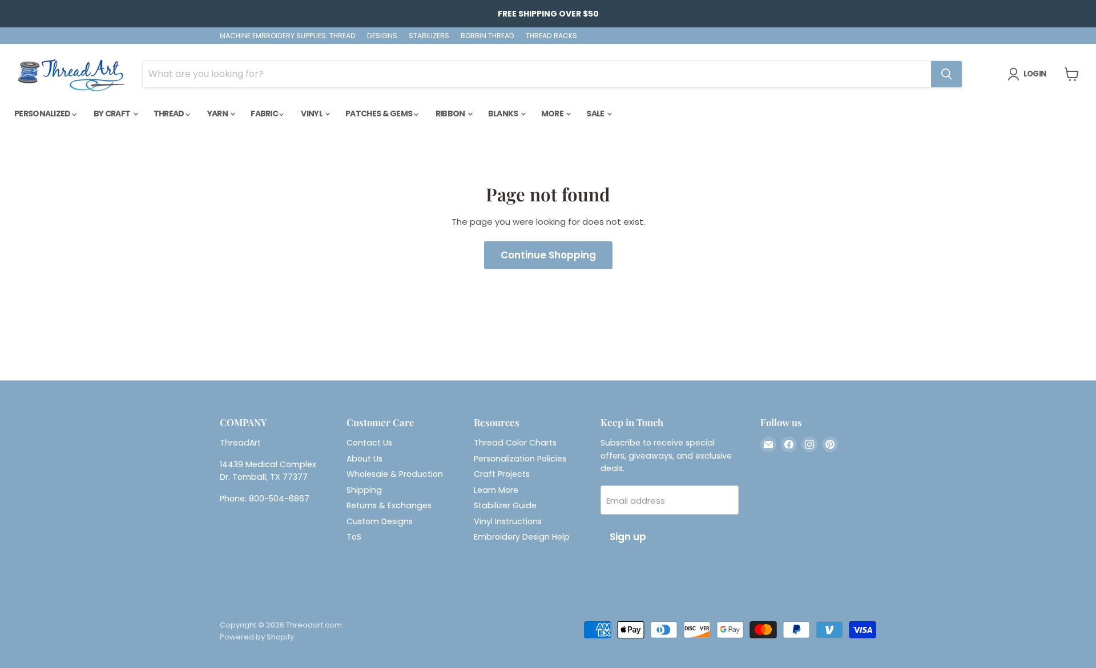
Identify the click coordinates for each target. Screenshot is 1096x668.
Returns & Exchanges (389, 505)
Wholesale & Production (394, 474)
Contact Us (369, 442)
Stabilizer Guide (505, 505)
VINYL (312, 113)
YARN (218, 113)
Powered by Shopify (257, 636)
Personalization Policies (520, 458)
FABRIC (265, 113)
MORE (553, 113)
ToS (353, 537)
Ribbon (451, 113)
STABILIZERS (429, 36)
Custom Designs (379, 521)
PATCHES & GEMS (379, 113)
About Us (364, 458)
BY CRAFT (113, 113)
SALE (596, 113)
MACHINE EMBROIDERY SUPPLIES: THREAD (288, 36)
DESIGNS (382, 36)
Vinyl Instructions (508, 521)
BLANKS (503, 113)
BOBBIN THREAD (487, 36)
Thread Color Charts (515, 442)
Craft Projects (502, 474)
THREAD (170, 113)
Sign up (628, 537)
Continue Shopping (548, 255)
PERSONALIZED (43, 113)
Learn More (496, 490)
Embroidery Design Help (522, 537)
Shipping (364, 490)
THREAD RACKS (551, 36)
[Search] (946, 74)
